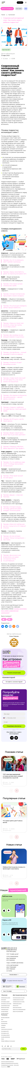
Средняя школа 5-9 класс (18, 999)
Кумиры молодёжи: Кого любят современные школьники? (14, 611)
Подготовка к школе (5, 1001)
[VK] (2, 626)
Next (17, 790)
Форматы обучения (5, 1007)
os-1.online (9, 971)
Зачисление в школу (5, 1005)
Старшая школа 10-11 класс (18, 1001)
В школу (20, 2)
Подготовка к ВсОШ (5, 1035)
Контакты (3, 1027)
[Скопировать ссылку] (17, 626)
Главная (3, 14)
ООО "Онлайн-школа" (12, 954)
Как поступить (4, 1021)
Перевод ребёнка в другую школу (8, 1040)
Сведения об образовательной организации (9, 1063)
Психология (7, 852)
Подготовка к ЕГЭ (5, 1031)
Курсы (2, 1038)
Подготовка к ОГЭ (5, 1033)
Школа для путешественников (19, 1009)
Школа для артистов (17, 1007)
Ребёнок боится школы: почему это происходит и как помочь (14, 868)
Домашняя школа (4, 1009)
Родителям (7, 806)
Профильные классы (17, 1003)
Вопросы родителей (5, 1017)
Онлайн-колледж (4, 1013)
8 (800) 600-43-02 (11, 948)
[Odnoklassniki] (13, 626)
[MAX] (10, 626)
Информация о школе (5, 997)
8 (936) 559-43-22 (11, 949)
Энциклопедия (4, 1023)
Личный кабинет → (14, 974)
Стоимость (3, 1025)
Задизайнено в (4, 1066)
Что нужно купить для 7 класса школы (12, 821)
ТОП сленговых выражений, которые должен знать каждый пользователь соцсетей (13, 776)
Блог (2, 1019)
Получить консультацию (14, 672)
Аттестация (3, 999)
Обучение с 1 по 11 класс (6, 1003)
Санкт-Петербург (7, 991)
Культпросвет (12, 14)
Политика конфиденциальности (7, 1061)
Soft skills (18, 8)
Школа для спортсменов (18, 1011)
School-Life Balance (7, 8)
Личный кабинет (4, 1011)
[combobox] (4, 717)
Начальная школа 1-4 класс (19, 997)
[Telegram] (6, 626)
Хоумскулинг (15, 1005)
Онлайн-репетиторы (5, 1036)
